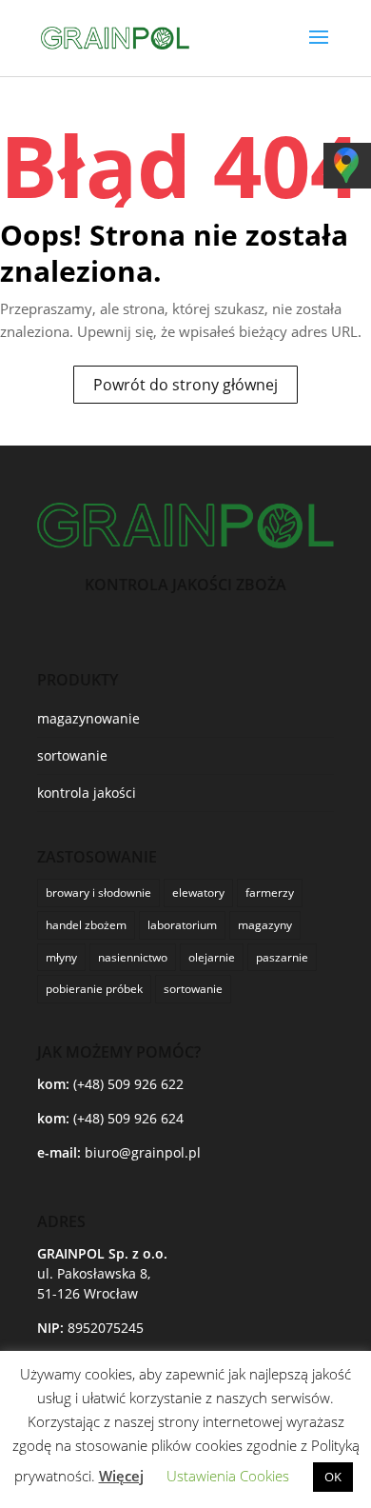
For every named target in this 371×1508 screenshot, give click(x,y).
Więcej (121, 1475)
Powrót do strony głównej (185, 384)
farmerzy (269, 892)
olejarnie (211, 957)
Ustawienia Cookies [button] (227, 1475)
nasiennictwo (132, 957)
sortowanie (72, 755)
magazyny (265, 925)
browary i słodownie (98, 892)
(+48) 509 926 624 (128, 1118)
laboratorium (182, 925)
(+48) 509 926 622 (128, 1084)
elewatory (198, 892)
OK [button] (333, 1476)
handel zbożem (86, 925)
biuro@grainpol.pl (143, 1152)
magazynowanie (88, 718)
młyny (61, 957)
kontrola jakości (86, 793)
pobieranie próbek (94, 989)
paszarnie (282, 957)
